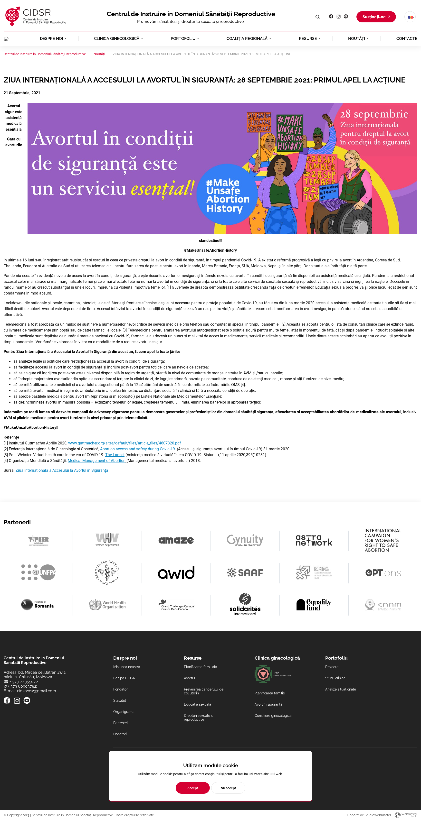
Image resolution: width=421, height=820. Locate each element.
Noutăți (356, 38)
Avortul (189, 678)
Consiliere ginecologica (273, 716)
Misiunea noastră (126, 667)
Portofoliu (183, 38)
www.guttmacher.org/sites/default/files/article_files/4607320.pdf (124, 443)
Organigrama (123, 712)
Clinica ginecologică (116, 38)
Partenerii (120, 723)
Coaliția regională (247, 38)
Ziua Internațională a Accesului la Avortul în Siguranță (62, 470)
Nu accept (228, 788)
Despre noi (51, 38)
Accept (192, 788)
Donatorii (120, 734)
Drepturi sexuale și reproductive (198, 717)
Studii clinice (335, 678)
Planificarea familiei (270, 693)
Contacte (406, 38)
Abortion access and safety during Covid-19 (137, 449)
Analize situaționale (340, 689)
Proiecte (331, 667)
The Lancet (114, 454)
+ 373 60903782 (22, 686)
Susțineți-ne (374, 17)
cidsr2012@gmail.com (36, 691)
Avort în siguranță (268, 704)
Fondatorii (121, 689)
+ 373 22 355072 (24, 681)
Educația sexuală (197, 704)
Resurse (308, 38)
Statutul (119, 700)
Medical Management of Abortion (96, 460)
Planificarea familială (200, 667)
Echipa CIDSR (124, 678)
